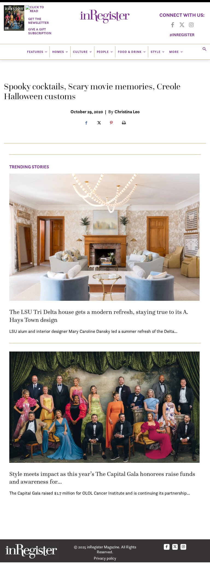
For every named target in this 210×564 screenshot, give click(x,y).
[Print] (123, 123)
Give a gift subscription (39, 31)
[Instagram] (191, 25)
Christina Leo (127, 111)
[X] (98, 123)
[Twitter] (181, 25)
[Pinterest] (111, 123)
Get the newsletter (38, 21)
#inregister (182, 34)
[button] (204, 49)
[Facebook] (172, 25)
